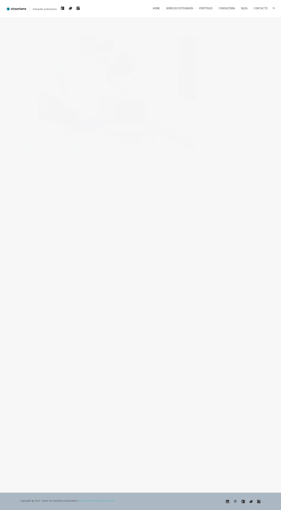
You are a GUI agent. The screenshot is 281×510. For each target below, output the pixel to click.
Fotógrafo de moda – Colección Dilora (238, 228)
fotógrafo (223, 393)
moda (221, 401)
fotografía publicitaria (230, 371)
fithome (222, 297)
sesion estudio (226, 460)
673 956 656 (236, 77)
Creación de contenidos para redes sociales (236, 197)
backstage (238, 252)
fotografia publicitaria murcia (234, 326)
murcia (222, 408)
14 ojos (222, 252)
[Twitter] (70, 8)
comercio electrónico (230, 274)
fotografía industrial (229, 363)
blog (252, 260)
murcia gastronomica (230, 415)
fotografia (223, 304)
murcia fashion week (243, 408)
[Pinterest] (235, 501)
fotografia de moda (246, 304)
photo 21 (241, 423)
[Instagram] (78, 8)
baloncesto (224, 260)
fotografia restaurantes (231, 334)
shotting (245, 460)
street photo (225, 467)
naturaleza (224, 423)
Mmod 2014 (242, 393)
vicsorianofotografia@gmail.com (236, 86)
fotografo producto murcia (233, 356)
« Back (26, 162)
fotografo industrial (229, 349)
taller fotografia (247, 467)
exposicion (242, 289)
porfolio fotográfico (229, 438)
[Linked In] (227, 501)
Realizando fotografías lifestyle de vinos (237, 187)
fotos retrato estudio (230, 386)
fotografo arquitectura (230, 341)
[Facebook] (62, 8)
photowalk (224, 430)
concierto (223, 282)
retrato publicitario (242, 453)
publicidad (224, 445)
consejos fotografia (246, 282)
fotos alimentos (227, 378)
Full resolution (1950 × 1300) (162, 157)
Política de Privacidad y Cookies (96, 500)
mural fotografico (241, 401)
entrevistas (224, 289)
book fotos (224, 267)
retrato (222, 453)
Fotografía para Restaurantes (236, 220)
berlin (240, 260)
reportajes (241, 445)
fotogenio (238, 297)
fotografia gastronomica (232, 312)
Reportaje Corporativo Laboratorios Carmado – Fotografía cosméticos (101, 157)
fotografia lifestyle (228, 319)
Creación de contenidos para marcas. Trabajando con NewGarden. (236, 209)
